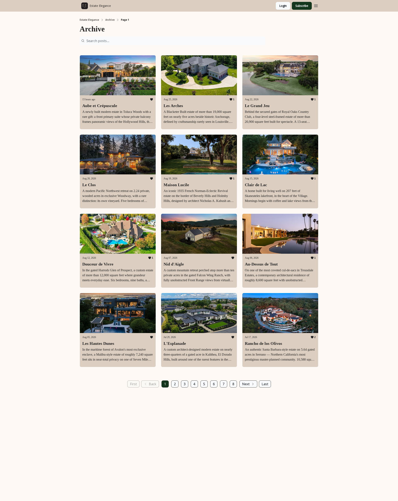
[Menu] (315, 5)
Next (246, 384)
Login (283, 6)
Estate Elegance (89, 20)
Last (265, 384)
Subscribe (301, 6)
